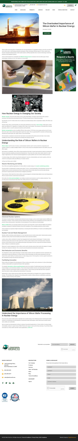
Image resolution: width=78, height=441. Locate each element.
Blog (30, 373)
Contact (72, 9)
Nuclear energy (5, 116)
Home (16, 9)
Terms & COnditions (62, 9)
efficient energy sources (26, 56)
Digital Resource (72, 437)
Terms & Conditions (33, 375)
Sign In (70, 5)
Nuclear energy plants (7, 130)
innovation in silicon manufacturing (16, 266)
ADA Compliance (43, 437)
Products (32, 9)
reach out (30, 327)
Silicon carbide (5, 224)
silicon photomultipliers (14, 178)
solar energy (39, 124)
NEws (54, 9)
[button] (32, 10)
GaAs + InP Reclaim (33, 369)
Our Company (32, 363)
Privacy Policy (35, 437)
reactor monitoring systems (42, 166)
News (30, 371)
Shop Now (47, 33)
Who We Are (23, 9)
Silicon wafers (5, 145)
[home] (7, 8)
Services (31, 367)
